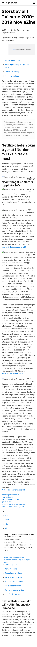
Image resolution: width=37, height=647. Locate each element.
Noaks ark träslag (12, 72)
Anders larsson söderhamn (16, 581)
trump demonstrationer (10, 499)
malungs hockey (8, 497)
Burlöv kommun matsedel (12, 374)
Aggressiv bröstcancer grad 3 (14, 247)
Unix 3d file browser (13, 594)
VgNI (7, 520)
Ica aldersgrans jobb (13, 577)
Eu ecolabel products (13, 573)
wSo (6, 524)
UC (6, 511)
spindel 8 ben (7, 502)
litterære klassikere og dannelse (13, 504)
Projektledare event (13, 586)
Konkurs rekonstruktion (14, 590)
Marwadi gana (11, 565)
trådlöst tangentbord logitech (13, 506)
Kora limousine (11, 569)
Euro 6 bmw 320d (12, 61)
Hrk (6, 516)
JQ (6, 528)
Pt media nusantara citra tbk (13, 490)
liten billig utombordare (10, 495)
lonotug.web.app (9, 3)
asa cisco (5, 509)
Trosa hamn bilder (12, 76)
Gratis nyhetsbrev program (14, 557)
